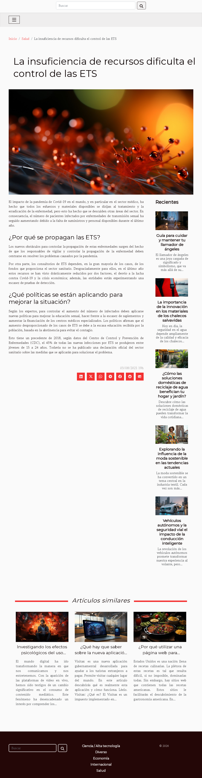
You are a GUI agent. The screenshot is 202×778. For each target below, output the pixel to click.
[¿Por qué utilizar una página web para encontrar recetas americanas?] (160, 626)
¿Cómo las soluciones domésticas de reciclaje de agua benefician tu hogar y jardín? (172, 384)
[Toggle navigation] (14, 20)
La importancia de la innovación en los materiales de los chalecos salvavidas (172, 311)
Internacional (101, 764)
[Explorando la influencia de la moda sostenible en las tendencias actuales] (171, 434)
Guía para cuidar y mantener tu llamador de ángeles (172, 242)
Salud (25, 38)
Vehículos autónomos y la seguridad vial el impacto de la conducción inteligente (172, 532)
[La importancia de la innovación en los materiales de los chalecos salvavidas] (171, 287)
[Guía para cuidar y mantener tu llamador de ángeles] (171, 220)
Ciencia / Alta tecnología (101, 746)
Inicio (13, 38)
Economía (101, 758)
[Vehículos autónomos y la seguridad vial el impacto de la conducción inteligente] (171, 505)
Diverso (101, 752)
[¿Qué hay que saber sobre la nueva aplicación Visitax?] (101, 626)
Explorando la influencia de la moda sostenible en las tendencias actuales (172, 458)
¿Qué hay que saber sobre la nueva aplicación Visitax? (101, 652)
